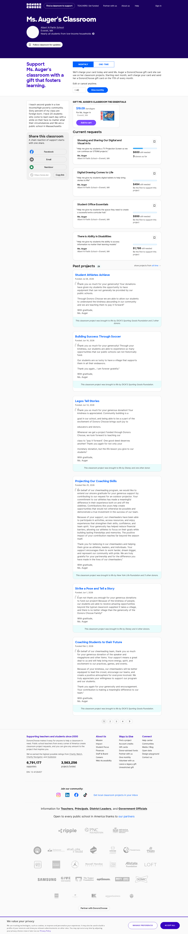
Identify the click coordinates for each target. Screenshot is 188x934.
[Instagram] (58, 795)
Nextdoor (48, 167)
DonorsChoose (34, 5)
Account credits (126, 744)
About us (126, 6)
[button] (45, 44)
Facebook (49, 152)
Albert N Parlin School (52, 27)
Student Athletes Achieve (92, 275)
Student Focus (102, 747)
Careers (99, 757)
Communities (148, 744)
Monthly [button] (83, 64)
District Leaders (100, 808)
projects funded (69, 763)
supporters (34, 763)
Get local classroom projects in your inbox (116, 795)
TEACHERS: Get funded (88, 6)
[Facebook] (76, 795)
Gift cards (123, 747)
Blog (151, 747)
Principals (81, 808)
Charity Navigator (34, 757)
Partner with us (110, 6)
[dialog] (94, 925)
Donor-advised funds (128, 750)
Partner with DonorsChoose (94, 908)
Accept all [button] (170, 925)
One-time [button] (104, 64)
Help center (147, 740)
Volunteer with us (126, 760)
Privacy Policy (45, 931)
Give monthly (125, 757)
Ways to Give (126, 736)
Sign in (158, 6)
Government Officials (132, 808)
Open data (147, 750)
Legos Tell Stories (87, 401)
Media (145, 747)
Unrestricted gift (126, 767)
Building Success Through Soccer (98, 336)
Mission (99, 740)
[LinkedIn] (67, 795)
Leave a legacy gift (127, 764)
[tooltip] (93, 33)
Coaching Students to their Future (98, 642)
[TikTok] (85, 795)
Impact (99, 744)
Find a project (125, 740)
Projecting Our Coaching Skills (96, 481)
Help (137, 6)
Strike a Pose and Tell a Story (95, 588)
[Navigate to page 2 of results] (129, 721)
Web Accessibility (104, 760)
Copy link (60, 175)
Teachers (67, 808)
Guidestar (51, 757)
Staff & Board (102, 754)
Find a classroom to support (59, 6)
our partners (126, 816)
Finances (100, 750)
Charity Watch (75, 754)
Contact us (147, 757)
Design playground (150, 754)
